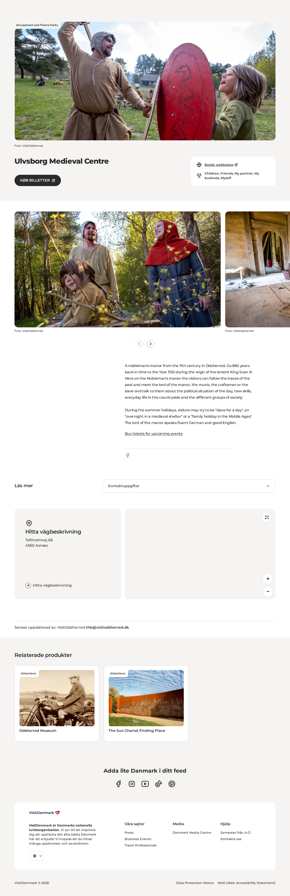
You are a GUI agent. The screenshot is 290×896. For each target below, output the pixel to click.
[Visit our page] (132, 784)
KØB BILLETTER (35, 180)
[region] (200, 554)
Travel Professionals (141, 845)
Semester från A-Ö (235, 833)
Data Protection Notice (195, 883)
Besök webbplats (219, 165)
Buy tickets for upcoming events (154, 433)
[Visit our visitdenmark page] (145, 784)
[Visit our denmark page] (118, 784)
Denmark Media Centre (192, 833)
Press (129, 833)
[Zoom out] (267, 591)
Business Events (138, 839)
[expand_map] (267, 517)
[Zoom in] (267, 578)
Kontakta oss (231, 839)
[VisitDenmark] (44, 812)
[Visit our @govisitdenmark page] (158, 784)
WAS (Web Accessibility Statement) (247, 883)
